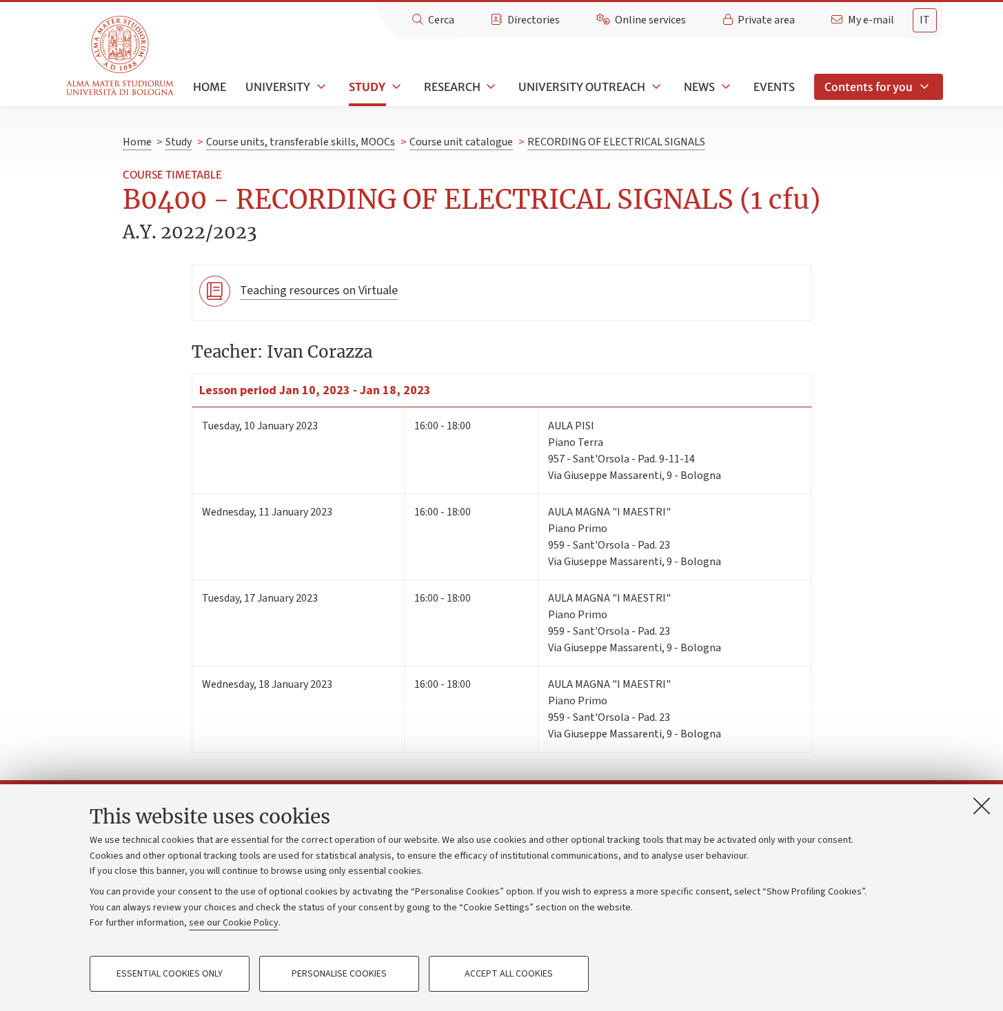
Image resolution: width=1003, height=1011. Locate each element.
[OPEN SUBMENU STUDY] (395, 87)
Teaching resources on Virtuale (319, 290)
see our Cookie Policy (233, 923)
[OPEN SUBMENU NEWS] (724, 87)
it (925, 20)
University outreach (581, 87)
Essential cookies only (169, 974)
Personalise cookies (339, 974)
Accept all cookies (509, 974)
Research (452, 87)
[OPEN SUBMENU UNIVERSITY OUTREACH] (655, 87)
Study (367, 87)
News (699, 87)
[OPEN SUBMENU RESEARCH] (490, 87)
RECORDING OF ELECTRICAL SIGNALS (616, 142)
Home (209, 87)
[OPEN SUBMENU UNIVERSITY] (320, 87)
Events (774, 87)
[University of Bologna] (121, 56)
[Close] (982, 806)
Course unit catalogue (461, 142)
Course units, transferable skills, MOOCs (300, 142)
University (277, 87)
